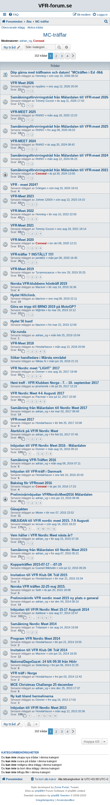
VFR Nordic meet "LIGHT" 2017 (35, 368)
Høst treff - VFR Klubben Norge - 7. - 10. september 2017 (54, 383)
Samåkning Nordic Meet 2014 (33, 624)
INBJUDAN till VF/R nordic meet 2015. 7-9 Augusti (49, 521)
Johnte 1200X (44, 199)
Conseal (38, 40)
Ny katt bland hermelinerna (31, 696)
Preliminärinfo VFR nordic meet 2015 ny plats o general (54, 598)
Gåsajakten (19, 509)
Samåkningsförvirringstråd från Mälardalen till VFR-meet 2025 (59, 126)
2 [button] (56, 56)
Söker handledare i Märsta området (38, 358)
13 (49, 716)
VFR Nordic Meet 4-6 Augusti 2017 (37, 393)
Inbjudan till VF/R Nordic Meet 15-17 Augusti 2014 (49, 610)
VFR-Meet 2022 (22, 211)
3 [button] (62, 56)
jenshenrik (42, 386)
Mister (39, 512)
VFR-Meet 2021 (22, 225)
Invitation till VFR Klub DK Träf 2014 (38, 650)
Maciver (41, 287)
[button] (73, 56)
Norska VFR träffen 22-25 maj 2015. (37, 586)
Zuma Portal (61, 787)
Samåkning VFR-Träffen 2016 (33, 460)
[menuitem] (13, 15)
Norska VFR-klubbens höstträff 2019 (38, 284)
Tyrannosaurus (45, 272)
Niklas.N (41, 361)
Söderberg (42, 665)
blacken (40, 298)
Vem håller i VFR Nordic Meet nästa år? (41, 535)
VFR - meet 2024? (24, 185)
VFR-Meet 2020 (22, 240)
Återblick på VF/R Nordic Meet (34, 431)
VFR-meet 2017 (22, 419)
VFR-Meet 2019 (22, 269)
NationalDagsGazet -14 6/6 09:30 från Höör (43, 662)
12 (53, 529)
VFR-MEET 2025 (23, 112)
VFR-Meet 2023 (22, 196)
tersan (39, 524)
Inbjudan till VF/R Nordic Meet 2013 (38, 708)
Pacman (41, 396)
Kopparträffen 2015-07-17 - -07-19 (36, 564)
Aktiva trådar (35, 27)
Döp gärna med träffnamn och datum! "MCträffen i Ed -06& (56, 72)
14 (55, 716)
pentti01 (40, 257)
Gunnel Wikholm (46, 567)
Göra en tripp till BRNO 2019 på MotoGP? (43, 307)
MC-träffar (55, 35)
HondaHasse (44, 346)
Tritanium (41, 627)
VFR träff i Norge (23, 673)
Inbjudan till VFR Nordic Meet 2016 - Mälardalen (48, 445)
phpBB (39, 790)
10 (43, 529)
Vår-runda (18, 332)
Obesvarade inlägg (13, 27)
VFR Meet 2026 (22, 83)
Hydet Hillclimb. (23, 295)
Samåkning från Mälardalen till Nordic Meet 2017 (48, 408)
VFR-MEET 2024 (23, 141)
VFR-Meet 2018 (22, 343)
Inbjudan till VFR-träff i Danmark (36, 471)
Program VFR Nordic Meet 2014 (35, 638)
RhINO (40, 115)
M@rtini (40, 310)
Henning (41, 75)
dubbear (41, 613)
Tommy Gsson (45, 100)
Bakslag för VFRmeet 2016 (31, 483)
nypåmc (41, 86)
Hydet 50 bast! (21, 321)
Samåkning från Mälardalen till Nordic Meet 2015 (48, 550)
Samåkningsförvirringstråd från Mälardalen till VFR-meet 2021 (59, 170)
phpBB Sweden (60, 795)
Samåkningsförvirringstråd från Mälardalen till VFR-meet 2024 (59, 155)
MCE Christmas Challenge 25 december (41, 685)
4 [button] (67, 56)
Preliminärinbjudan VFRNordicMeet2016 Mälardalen (51, 494)
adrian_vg (25, 40)
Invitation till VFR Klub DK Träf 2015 (38, 575)
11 (48, 529)
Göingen (41, 188)
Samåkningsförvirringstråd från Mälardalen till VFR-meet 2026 (59, 97)
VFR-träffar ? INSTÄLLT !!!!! (31, 254)
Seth (38, 590)
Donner (40, 371)
